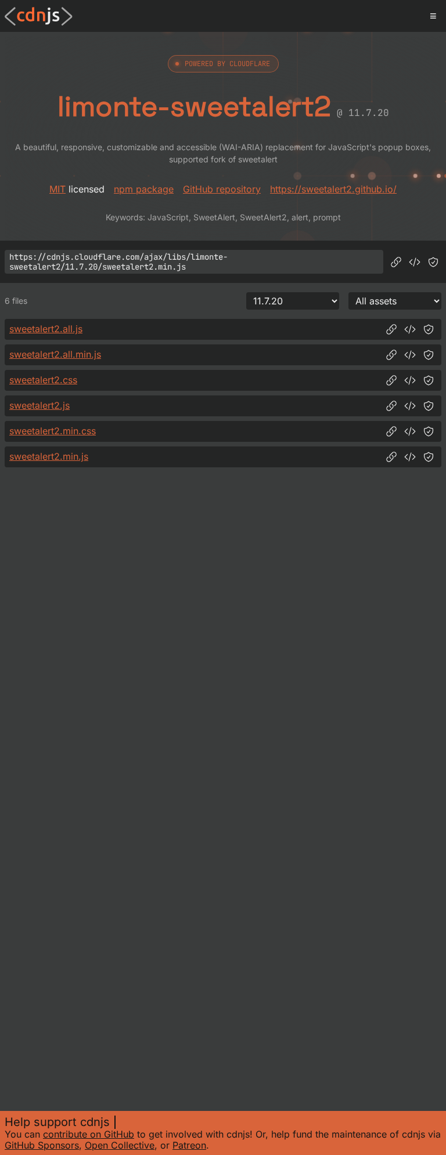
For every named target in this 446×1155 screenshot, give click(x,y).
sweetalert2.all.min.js (55, 354)
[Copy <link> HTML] (410, 380)
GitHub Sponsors (42, 1145)
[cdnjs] (39, 16)
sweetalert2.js (39, 405)
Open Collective (119, 1145)
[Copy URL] (396, 262)
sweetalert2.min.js (48, 456)
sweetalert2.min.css (52, 431)
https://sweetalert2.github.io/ (333, 189)
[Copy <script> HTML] (415, 262)
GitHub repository (222, 189)
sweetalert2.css (43, 380)
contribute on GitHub (88, 1134)
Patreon (189, 1145)
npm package (144, 189)
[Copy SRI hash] (433, 262)
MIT (57, 189)
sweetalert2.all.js (45, 329)
